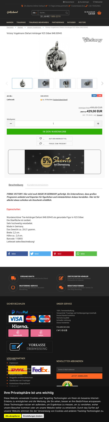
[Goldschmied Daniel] (12, 12)
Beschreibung (16, 184)
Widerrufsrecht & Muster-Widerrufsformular (25, 372)
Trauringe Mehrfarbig (39, 22)
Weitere (82, 22)
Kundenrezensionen (37, 184)
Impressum (13, 363)
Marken (10, 22)
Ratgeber (71, 22)
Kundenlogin (84, 2)
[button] (17, 253)
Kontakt (12, 366)
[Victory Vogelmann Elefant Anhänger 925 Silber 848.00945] (54, 57)
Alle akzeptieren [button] (12, 416)
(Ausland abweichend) (60, 100)
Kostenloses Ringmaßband (19, 383)
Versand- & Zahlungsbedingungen (22, 369)
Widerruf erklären (15, 375)
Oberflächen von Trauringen (19, 381)
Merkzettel (98, 2)
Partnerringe (58, 22)
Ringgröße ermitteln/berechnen (21, 378)
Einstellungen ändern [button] (33, 416)
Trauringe (21, 22)
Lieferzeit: (11, 100)
